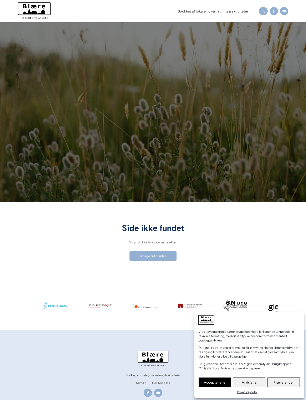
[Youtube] (284, 11)
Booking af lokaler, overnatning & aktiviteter (153, 375)
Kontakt (141, 382)
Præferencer (284, 382)
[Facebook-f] (274, 11)
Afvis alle (249, 382)
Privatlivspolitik (247, 392)
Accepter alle (214, 382)
